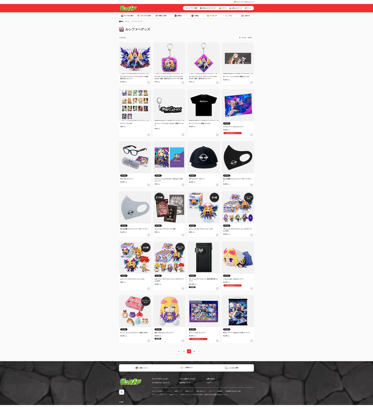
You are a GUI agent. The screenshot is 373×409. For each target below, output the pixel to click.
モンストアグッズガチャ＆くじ (244, 2)
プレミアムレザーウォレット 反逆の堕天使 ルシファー (203, 280)
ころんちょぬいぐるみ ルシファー (233, 279)
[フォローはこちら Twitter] (121, 392)
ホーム (127, 21)
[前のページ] (174, 351)
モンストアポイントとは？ (160, 379)
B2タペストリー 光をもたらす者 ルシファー (236, 332)
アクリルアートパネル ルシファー (233, 126)
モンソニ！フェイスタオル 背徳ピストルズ (236, 76)
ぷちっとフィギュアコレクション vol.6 (132, 279)
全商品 (196, 15)
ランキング (213, 15)
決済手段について (184, 382)
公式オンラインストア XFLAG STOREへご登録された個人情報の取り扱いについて (204, 394)
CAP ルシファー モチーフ (197, 179)
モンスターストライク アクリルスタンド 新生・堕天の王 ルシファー (135, 77)
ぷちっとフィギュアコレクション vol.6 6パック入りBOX (169, 280)
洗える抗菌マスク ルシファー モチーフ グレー (134, 229)
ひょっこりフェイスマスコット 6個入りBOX (133, 332)
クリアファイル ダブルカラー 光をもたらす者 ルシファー (169, 180)
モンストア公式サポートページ (161, 391)
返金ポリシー (173, 394)
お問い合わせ (211, 379)
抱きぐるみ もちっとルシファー (164, 332)
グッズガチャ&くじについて (160, 382)
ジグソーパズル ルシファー (197, 332)
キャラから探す (129, 15)
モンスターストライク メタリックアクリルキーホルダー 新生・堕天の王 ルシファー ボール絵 (169, 77)
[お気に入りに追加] (148, 82)
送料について (178, 391)
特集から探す (163, 15)
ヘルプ (209, 382)
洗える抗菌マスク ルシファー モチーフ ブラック (237, 180)
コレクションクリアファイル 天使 (165, 229)
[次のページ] (199, 351)
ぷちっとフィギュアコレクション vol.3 (201, 229)
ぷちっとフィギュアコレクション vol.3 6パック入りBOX (237, 230)
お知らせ (247, 15)
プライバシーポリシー (158, 394)
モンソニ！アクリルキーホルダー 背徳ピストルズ (169, 124)
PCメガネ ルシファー (126, 179)
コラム (230, 15)
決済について (189, 391)
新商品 (180, 15)
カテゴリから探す (145, 15)
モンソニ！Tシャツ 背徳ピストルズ (199, 123)
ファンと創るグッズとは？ (187, 379)
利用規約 (219, 391)
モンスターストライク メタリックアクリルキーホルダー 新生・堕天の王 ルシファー (203, 77)
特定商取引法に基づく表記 (233, 391)
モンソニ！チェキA (126, 123)
